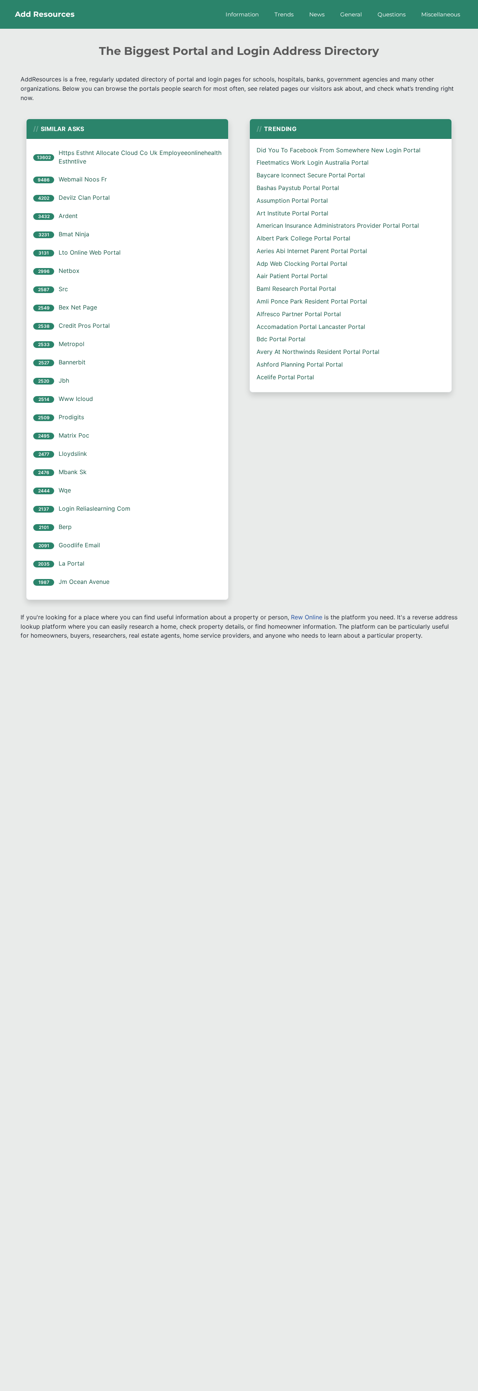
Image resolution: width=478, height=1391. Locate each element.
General (351, 14)
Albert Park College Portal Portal (303, 238)
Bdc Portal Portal (281, 339)
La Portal (71, 563)
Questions (392, 14)
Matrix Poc (74, 435)
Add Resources (45, 14)
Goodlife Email (79, 545)
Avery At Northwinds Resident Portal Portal (318, 351)
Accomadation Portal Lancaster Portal (311, 326)
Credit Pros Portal (84, 325)
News (317, 14)
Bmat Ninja (74, 234)
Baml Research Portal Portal (296, 288)
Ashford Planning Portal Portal (300, 364)
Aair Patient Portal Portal (292, 276)
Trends (284, 14)
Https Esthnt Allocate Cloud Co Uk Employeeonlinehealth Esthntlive (140, 157)
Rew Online (306, 617)
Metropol (71, 344)
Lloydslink (73, 453)
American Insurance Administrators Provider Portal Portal (338, 225)
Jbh (64, 380)
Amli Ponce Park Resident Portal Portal (312, 301)
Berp (65, 526)
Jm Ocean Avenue (84, 581)
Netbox (69, 270)
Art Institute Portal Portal (292, 213)
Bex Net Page (78, 307)
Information (242, 14)
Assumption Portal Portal (292, 200)
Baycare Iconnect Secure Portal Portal (311, 175)
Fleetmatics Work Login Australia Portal (313, 162)
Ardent (68, 216)
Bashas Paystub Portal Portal (298, 188)
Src (63, 289)
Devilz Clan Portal (84, 197)
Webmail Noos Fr (83, 179)
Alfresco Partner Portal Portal (299, 314)
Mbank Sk (73, 472)
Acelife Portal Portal (285, 377)
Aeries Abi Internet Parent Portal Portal (312, 251)
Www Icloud (76, 398)
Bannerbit (72, 362)
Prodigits (71, 417)
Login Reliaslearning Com (94, 508)
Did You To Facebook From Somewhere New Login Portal (338, 150)
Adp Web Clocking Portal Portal (302, 263)
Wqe (65, 490)
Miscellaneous (440, 14)
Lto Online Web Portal (90, 252)
